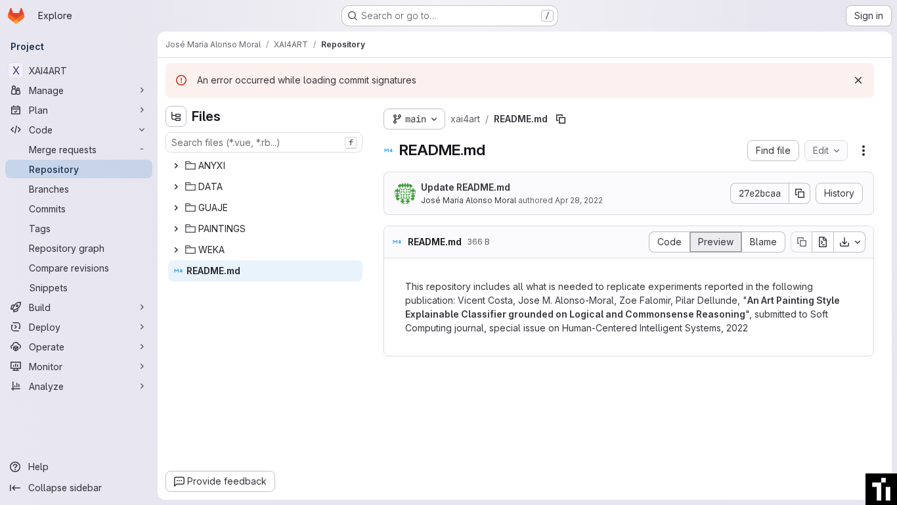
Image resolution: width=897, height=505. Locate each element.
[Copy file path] (560, 119)
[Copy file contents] (801, 241)
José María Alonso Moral (468, 200)
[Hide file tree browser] (175, 116)
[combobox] (263, 142)
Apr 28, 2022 (579, 200)
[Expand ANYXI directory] (176, 166)
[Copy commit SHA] (799, 193)
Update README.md (465, 187)
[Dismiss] (858, 80)
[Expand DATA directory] (176, 187)
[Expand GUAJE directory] (176, 208)
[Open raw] (822, 241)
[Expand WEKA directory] (176, 250)
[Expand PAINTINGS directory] (176, 229)
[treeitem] (265, 165)
